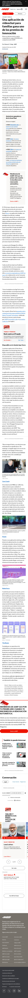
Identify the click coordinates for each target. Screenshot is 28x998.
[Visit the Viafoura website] (17, 800)
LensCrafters (8, 844)
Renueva (20, 13)
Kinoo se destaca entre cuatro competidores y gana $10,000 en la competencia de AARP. (12, 38)
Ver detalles (7, 340)
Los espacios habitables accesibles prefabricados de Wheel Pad (14, 162)
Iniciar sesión (15, 781)
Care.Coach (5, 481)
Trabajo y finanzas (9, 331)
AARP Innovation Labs (11, 319)
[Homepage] (5, 9)
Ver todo (21, 340)
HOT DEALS (8, 875)
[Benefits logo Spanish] (6, 328)
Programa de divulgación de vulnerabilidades (11, 983)
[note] (14, 72)
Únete (7, 13)
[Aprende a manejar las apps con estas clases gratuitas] (21, 764)
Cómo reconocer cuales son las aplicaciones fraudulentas (7, 755)
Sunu (11, 139)
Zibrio (12, 149)
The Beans (5, 643)
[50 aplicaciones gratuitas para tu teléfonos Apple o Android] (21, 746)
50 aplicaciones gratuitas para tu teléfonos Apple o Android (7, 746)
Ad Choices (4, 986)
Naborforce (6, 588)
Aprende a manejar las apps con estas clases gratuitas (8, 764)
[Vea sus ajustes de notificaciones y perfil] (25, 793)
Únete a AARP (14, 201)
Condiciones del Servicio (7, 973)
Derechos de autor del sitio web (8, 981)
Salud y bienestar (9, 842)
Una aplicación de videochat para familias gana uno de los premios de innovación (13, 26)
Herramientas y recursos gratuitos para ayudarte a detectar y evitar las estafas (14, 336)
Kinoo (7, 213)
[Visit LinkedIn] (19, 991)
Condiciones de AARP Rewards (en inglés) (10, 978)
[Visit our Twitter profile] (9, 991)
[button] (8, 862)
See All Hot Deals (14, 895)
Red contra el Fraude (12, 334)
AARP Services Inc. (17, 945)
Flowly (4, 537)
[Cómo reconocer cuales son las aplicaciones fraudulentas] (21, 755)
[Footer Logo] (14, 917)
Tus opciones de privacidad (14, 986)
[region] (14, 790)
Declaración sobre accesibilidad (8, 975)
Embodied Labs (14, 124)
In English (5, 49)
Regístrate (13, 9)
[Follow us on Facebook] (4, 991)
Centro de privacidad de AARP (8, 970)
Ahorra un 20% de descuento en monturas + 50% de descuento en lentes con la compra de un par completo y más (12, 847)
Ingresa (19, 9)
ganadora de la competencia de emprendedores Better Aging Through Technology (13, 313)
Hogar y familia (7, 17)
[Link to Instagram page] (14, 991)
